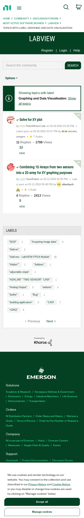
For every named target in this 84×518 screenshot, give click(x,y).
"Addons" (39, 264)
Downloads (12, 460)
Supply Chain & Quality (36, 445)
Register (47, 50)
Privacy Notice (37, 484)
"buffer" (13, 294)
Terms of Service (26, 420)
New (22, 153)
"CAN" (50, 302)
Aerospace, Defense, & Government (54, 391)
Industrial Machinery (47, 396)
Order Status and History (49, 416)
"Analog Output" (18, 287)
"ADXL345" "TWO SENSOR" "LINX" (29, 279)
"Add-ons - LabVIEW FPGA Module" (29, 256)
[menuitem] (66, 8)
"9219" (12, 241)
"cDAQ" (13, 309)
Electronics (14, 396)
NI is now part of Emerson (20, 440)
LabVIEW (53, 23)
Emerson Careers (58, 440)
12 (21, 147)
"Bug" (35, 294)
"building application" (20, 302)
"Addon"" (14, 264)
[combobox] (33, 65)
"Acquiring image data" (44, 241)
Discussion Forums (45, 18)
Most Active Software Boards (23, 23)
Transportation (37, 401)
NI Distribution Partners (19, 416)
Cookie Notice (61, 484)
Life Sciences (70, 396)
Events (56, 445)
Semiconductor (16, 401)
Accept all (42, 501)
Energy (28, 396)
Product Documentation (35, 460)
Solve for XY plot (31, 120)
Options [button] (10, 78)
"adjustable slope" (19, 271)
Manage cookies (42, 511)
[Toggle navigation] (20, 8)
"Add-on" (14, 249)
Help (76, 50)
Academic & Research (18, 391)
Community (21, 18)
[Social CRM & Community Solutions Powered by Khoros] (43, 341)
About (41, 440)
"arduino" (47, 287)
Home (6, 18)
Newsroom (14, 445)
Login (63, 50)
